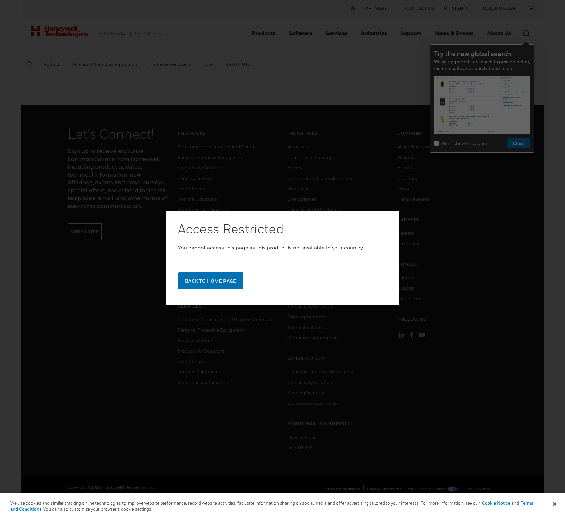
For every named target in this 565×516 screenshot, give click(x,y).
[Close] (554, 504)
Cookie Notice (496, 503)
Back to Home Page (210, 281)
